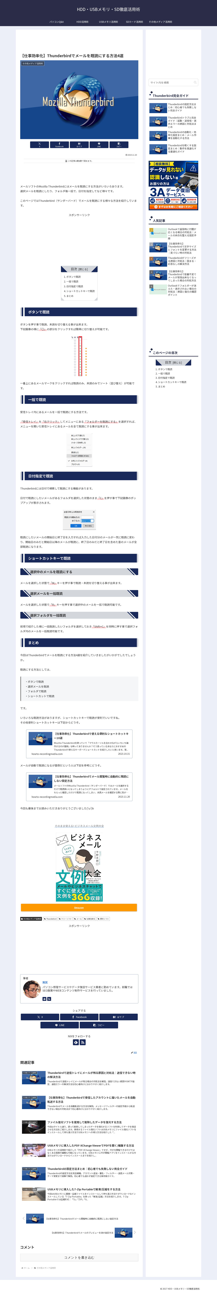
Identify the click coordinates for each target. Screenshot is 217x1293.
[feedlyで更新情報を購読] (44, 999)
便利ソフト (104, 919)
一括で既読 (72, 281)
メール (79, 919)
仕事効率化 (91, 919)
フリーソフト (66, 919)
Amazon (79, 907)
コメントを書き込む (79, 1257)
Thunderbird (51, 919)
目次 (74, 269)
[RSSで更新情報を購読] (49, 999)
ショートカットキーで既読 (80, 291)
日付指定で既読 (74, 286)
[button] (119, 144)
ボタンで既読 (73, 276)
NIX (45, 982)
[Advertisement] (79, 41)
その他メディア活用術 (32, 919)
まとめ (70, 296)
